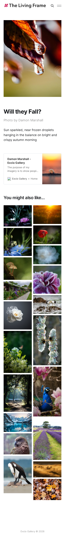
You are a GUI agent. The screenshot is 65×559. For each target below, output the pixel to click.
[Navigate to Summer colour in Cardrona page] (18, 290)
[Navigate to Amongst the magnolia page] (47, 391)
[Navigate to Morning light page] (18, 393)
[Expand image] (26, 221)
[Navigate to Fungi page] (18, 268)
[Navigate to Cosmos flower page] (47, 255)
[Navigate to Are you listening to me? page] (47, 304)
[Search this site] (52, 5)
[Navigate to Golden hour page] (47, 214)
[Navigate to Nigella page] (18, 242)
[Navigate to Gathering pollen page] (18, 352)
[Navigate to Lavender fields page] (47, 439)
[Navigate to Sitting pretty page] (18, 215)
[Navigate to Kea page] (18, 443)
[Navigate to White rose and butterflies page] (18, 315)
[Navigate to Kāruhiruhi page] (18, 474)
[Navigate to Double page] (47, 340)
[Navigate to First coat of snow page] (18, 422)
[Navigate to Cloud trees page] (47, 469)
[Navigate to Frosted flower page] (47, 280)
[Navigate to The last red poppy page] (47, 234)
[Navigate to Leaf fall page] (47, 489)
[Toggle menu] (59, 5)
